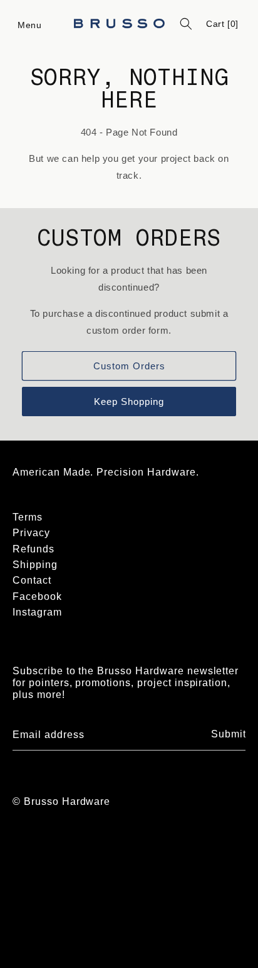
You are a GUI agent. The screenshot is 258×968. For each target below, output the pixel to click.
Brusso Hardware (67, 801)
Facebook (37, 596)
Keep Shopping (129, 401)
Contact (32, 580)
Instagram (37, 612)
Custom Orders (129, 366)
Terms (28, 517)
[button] (30, 23)
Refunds (33, 549)
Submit (228, 734)
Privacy (31, 532)
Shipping (35, 564)
